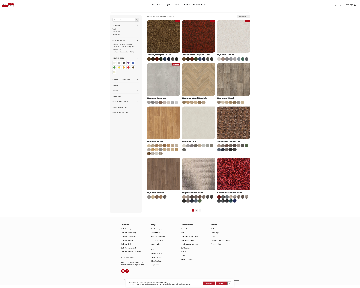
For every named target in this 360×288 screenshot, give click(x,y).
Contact (214, 236)
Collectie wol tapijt (127, 240)
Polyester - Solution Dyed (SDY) (122, 44)
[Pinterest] (123, 271)
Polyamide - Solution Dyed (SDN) (123, 47)
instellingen (182, 284)
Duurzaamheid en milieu (189, 236)
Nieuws (183, 252)
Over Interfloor (187, 225)
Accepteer (209, 283)
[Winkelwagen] (335, 5)
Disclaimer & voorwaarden (220, 240)
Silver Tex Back (156, 261)
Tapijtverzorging (156, 229)
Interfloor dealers (187, 259)
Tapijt (114, 29)
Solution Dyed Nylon (158, 236)
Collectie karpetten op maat (131, 252)
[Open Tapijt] (171, 5)
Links (183, 255)
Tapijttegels (116, 34)
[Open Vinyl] (180, 5)
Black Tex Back (156, 257)
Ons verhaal (185, 229)
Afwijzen (221, 283)
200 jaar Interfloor (187, 240)
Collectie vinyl (126, 244)
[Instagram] (127, 271)
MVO (182, 233)
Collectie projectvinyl (128, 248)
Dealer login (215, 233)
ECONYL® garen (157, 240)
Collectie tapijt (126, 229)
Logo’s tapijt (155, 244)
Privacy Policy (216, 244)
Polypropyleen (117, 49)
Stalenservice (215, 229)
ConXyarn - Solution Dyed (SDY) (123, 52)
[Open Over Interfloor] (206, 5)
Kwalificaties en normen (189, 244)
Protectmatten (156, 233)
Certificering (185, 248)
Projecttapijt (116, 31)
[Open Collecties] (161, 5)
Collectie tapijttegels (128, 236)
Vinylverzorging (156, 253)
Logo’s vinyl (155, 265)
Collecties (125, 225)
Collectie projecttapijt (128, 233)
